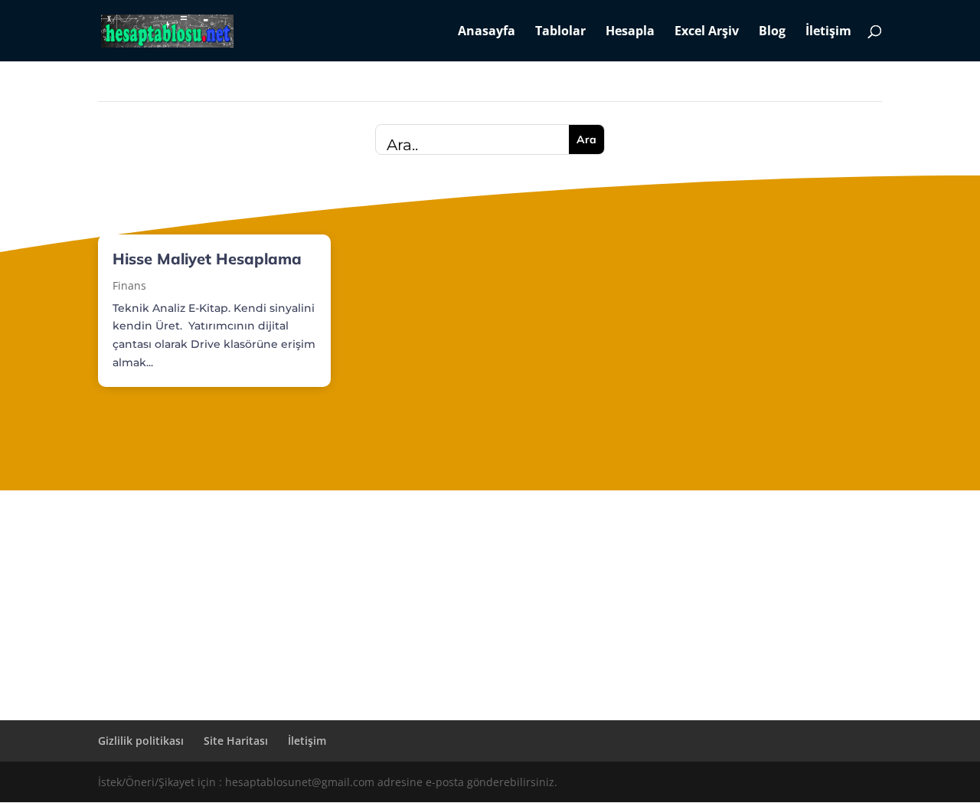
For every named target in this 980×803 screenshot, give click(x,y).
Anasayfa (486, 32)
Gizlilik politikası (141, 740)
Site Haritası (236, 740)
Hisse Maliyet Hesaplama (207, 258)
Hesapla (630, 32)
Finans (129, 285)
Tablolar (560, 32)
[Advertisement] (490, 605)
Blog (772, 32)
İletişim (828, 32)
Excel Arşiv (707, 32)
